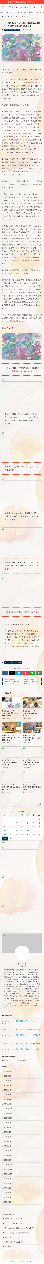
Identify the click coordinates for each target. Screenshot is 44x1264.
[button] (5, 673)
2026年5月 (8, 1085)
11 (16, 827)
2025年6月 (8, 1137)
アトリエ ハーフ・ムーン (22, 7)
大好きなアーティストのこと (15, 1242)
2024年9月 (8, 1179)
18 (16, 830)
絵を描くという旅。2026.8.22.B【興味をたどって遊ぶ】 (22, 1049)
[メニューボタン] (3, 7)
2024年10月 (8, 1174)
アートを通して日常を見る (14, 1219)
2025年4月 (8, 1146)
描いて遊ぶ (8, 1247)
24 (10, 834)
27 (28, 834)
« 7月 (4, 843)
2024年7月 (8, 1188)
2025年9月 (8, 1123)
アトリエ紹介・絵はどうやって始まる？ (19, 1228)
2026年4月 (8, 1090)
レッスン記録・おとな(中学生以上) (17, 1233)
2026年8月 (8, 1071)
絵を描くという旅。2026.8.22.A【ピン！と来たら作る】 (22, 1043)
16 (5, 830)
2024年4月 (8, 1197)
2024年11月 (8, 1169)
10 (10, 827)
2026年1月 (8, 1104)
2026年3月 (8, 1095)
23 (5, 834)
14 (33, 827)
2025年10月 (8, 1118)
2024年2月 (8, 1202)
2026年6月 (8, 1081)
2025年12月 (8, 1109)
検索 (39, 804)
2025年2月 (8, 1155)
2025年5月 (8, 1141)
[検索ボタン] (41, 7)
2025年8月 (8, 1127)
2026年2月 (8, 1099)
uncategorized (9, 1214)
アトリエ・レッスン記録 (12, 30)
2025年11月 (8, 1113)
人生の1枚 (8, 1237)
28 (33, 834)
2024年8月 (8, 1183)
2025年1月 (8, 1160)
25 (16, 834)
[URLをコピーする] (39, 673)
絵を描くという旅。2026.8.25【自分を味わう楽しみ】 (21, 1029)
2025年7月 (8, 1132)
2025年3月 (8, 1151)
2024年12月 (8, 1165)
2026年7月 (8, 1076)
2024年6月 (8, 1193)
